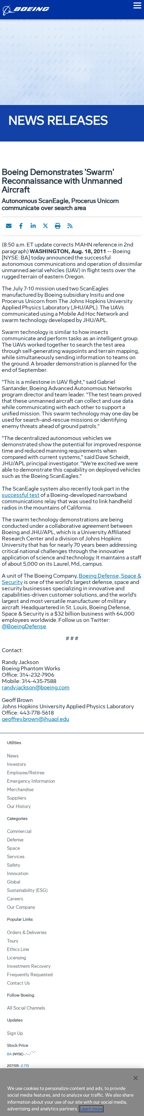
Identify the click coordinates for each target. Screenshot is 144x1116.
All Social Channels (26, 1008)
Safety (13, 865)
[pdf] (82, 226)
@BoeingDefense (24, 626)
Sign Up (15, 1033)
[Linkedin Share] (33, 226)
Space (13, 848)
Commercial (19, 831)
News (13, 756)
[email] (8, 226)
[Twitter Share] (45, 226)
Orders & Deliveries (26, 932)
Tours (12, 941)
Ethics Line (18, 949)
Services (15, 856)
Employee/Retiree (25, 772)
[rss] (70, 226)
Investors (16, 764)
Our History (19, 806)
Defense (15, 839)
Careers (15, 898)
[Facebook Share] (21, 226)
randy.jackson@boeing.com (36, 687)
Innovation (17, 873)
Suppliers (16, 798)
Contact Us (18, 983)
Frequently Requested (30, 974)
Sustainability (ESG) (27, 890)
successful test (20, 495)
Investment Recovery (29, 966)
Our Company (21, 907)
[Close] (135, 1078)
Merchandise (20, 789)
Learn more (91, 1108)
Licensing (16, 957)
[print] (57, 226)
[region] (72, 1092)
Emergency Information (31, 781)
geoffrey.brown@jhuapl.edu (35, 719)
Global (13, 882)
